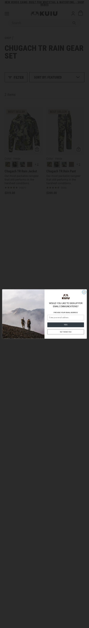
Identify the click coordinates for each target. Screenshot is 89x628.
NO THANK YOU (65, 332)
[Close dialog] (84, 292)
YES (66, 325)
